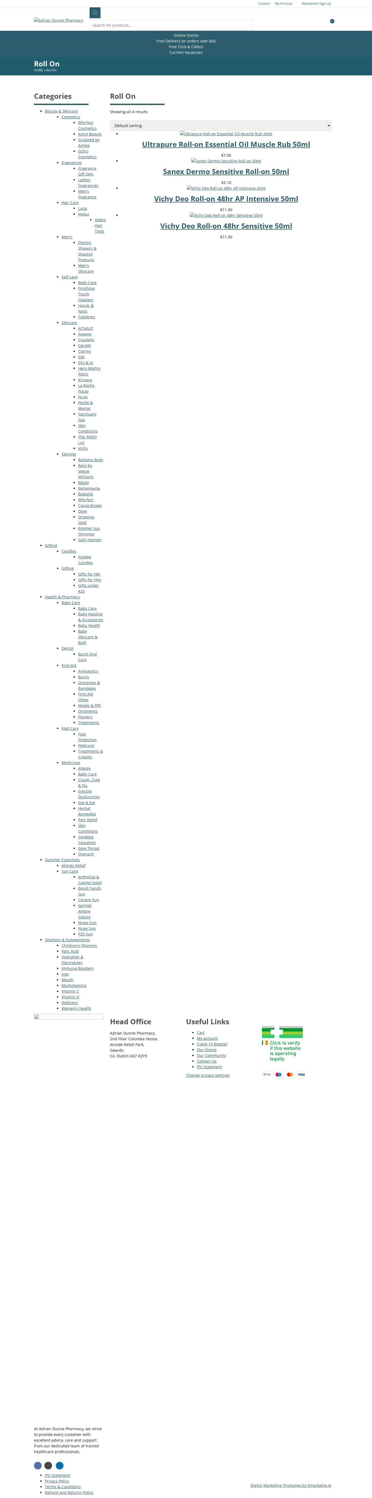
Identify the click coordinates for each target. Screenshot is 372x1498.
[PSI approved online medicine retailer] (282, 1062)
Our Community (211, 1055)
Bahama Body (90, 459)
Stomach (86, 854)
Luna (82, 208)
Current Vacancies (186, 52)
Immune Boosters (78, 968)
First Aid (69, 665)
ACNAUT (85, 328)
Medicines (71, 762)
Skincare (69, 322)
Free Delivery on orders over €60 (186, 41)
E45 (81, 356)
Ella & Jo (85, 362)
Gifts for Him (89, 579)
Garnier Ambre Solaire (85, 911)
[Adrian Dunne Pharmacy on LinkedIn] (59, 1465)
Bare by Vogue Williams (86, 471)
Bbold (83, 482)
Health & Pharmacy (62, 596)
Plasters (85, 716)
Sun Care (70, 871)
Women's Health (76, 1008)
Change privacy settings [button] (208, 1075)
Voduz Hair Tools (100, 225)
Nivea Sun (87, 922)
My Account (283, 3)
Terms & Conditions (63, 1486)
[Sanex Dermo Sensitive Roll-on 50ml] (226, 161)
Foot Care (70, 728)
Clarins (84, 351)
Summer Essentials (62, 859)
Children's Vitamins (79, 945)
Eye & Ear (86, 802)
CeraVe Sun (88, 899)
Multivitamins (74, 985)
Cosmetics (71, 116)
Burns (83, 676)
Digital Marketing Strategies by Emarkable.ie (291, 1485)
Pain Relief (87, 819)
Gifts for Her (89, 574)
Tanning (69, 454)
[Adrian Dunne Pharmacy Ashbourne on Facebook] (38, 1465)
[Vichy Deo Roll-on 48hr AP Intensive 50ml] (226, 188)
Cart (201, 1032)
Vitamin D (70, 996)
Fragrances (72, 162)
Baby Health (89, 625)
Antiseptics (88, 671)
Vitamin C (70, 991)
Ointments (87, 711)
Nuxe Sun (87, 928)
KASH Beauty (90, 134)
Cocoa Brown (90, 505)
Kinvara (85, 379)
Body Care (87, 282)
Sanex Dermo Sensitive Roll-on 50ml (226, 171)
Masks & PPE (89, 705)
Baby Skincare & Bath (87, 637)
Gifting (51, 545)
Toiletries (86, 316)
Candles (69, 551)
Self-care (70, 276)
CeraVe (84, 345)
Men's (67, 236)
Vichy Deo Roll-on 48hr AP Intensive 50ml (226, 199)
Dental (68, 648)
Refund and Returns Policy (69, 1492)
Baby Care (71, 602)
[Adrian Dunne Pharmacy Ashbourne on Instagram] (48, 1465)
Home (38, 70)
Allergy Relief (74, 865)
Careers (264, 3)
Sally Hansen (90, 539)
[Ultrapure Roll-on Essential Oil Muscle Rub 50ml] (226, 133)
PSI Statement (209, 1066)
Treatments (88, 722)
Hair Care (70, 202)
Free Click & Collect (186, 46)
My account (207, 1038)
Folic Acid (70, 951)
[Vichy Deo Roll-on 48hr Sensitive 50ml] (226, 215)
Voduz (83, 214)
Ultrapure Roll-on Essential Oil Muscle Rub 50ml (226, 144)
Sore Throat (88, 848)
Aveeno (85, 334)
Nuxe (83, 396)
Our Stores (207, 1049)
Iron (65, 974)
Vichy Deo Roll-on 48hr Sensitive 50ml (226, 226)
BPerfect (85, 499)
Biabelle (85, 494)
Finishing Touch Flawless (86, 294)
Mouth (68, 979)
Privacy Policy (57, 1481)
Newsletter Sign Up (316, 3)
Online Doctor (186, 35)
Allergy (84, 768)
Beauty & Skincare (61, 111)
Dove (82, 511)
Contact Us (207, 1061)
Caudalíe (86, 339)
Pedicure (86, 745)
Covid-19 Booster (212, 1044)
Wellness (70, 1002)
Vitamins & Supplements (67, 939)
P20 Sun (85, 934)
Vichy (83, 448)
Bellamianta (89, 488)
